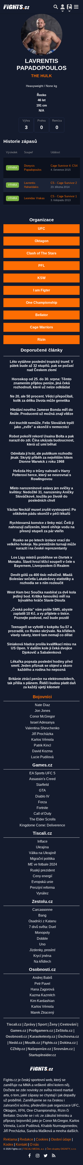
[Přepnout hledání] (55, 7)
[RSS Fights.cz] (53, 1155)
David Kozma (42, 751)
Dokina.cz (68, 1042)
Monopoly (42, 932)
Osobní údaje (61, 1139)
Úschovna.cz (68, 1036)
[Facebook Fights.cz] (29, 1155)
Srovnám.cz (63, 1049)
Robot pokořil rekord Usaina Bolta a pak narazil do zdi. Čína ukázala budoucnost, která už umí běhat (41, 440)
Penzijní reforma (42, 887)
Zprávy (29, 1024)
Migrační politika (42, 858)
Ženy (53, 1024)
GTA (42, 790)
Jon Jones (42, 710)
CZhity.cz (17, 1049)
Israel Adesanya (42, 722)
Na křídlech (42, 961)
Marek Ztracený (42, 1012)
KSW (41, 278)
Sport (42, 1024)
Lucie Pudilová (42, 757)
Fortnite (42, 808)
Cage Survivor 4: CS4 (64, 165)
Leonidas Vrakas (34, 198)
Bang (42, 915)
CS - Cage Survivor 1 (64, 196)
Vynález (42, 893)
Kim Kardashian (42, 1001)
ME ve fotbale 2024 (42, 864)
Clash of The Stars (41, 253)
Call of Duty (42, 813)
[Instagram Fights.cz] (37, 1155)
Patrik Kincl (42, 745)
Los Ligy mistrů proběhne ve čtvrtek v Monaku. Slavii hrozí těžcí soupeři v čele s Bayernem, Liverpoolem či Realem (41, 561)
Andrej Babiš (42, 977)
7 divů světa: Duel (42, 927)
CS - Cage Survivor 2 (64, 183)
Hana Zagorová (42, 989)
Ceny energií (42, 876)
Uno (42, 944)
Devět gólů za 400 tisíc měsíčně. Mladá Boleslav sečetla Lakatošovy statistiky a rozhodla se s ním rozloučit (41, 579)
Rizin (41, 339)
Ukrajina (42, 847)
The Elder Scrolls (42, 819)
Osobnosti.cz (16, 1036)
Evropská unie (42, 882)
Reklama (10, 1139)
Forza (42, 802)
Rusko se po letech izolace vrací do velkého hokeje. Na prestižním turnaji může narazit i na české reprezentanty (41, 544)
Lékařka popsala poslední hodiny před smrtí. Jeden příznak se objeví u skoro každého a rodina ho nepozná (41, 665)
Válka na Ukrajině (42, 853)
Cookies (42, 1139)
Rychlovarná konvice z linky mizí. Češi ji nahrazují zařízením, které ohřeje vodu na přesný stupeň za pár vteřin (41, 527)
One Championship (41, 302)
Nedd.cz (15, 1042)
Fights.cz (50, 1042)
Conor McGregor (42, 716)
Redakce (26, 1139)
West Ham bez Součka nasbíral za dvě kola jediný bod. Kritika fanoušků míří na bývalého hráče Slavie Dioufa (41, 596)
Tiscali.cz (14, 1024)
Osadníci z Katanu (42, 921)
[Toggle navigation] (76, 7)
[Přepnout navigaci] (62, 7)
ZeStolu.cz (64, 1030)
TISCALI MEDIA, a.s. (34, 1149)
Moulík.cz (32, 1042)
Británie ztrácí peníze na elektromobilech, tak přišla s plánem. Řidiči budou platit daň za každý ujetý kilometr (41, 683)
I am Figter (41, 290)
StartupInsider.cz (42, 1055)
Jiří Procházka (42, 734)
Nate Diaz (42, 705)
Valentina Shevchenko (42, 728)
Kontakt (22, 1144)
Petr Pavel (42, 983)
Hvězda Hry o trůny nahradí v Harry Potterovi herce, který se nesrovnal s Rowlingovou (41, 475)
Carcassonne (42, 909)
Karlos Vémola (42, 739)
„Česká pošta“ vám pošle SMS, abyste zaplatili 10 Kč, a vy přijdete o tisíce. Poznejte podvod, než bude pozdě (42, 613)
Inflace (42, 841)
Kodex (8, 1144)
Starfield (42, 784)
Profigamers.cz (41, 1030)
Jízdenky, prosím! (42, 950)
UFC (41, 228)
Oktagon (42, 241)
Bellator (41, 315)
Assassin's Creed (42, 779)
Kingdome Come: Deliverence (42, 825)
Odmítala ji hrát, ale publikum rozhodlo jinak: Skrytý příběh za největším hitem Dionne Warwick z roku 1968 (42, 457)
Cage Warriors (41, 327)
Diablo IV (42, 796)
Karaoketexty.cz (42, 1036)
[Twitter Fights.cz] (45, 1155)
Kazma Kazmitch (42, 995)
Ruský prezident (42, 870)
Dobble (42, 938)
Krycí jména (42, 956)
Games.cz (18, 1030)
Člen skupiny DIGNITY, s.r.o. (61, 1149)
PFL (41, 265)
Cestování (68, 1024)
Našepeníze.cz (39, 1049)
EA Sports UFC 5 (42, 773)
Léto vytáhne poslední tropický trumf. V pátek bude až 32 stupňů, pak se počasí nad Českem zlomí (41, 366)
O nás (34, 1144)
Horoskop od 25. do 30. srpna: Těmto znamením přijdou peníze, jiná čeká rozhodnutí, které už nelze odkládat (42, 383)
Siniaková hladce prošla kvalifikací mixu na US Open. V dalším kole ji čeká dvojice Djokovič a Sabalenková (41, 648)
